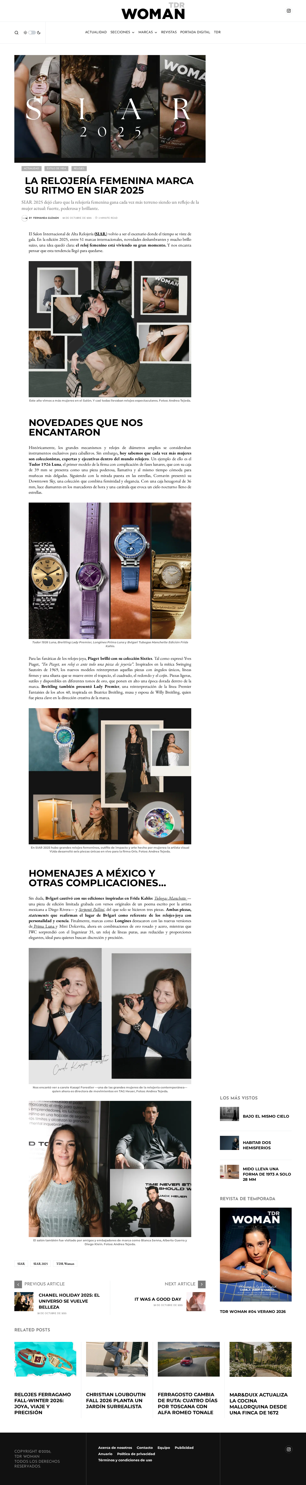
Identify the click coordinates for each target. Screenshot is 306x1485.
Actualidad (96, 32)
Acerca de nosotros (115, 1448)
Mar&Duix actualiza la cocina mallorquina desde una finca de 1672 (259, 1404)
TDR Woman (65, 1263)
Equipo (164, 1448)
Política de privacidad (136, 1454)
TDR (217, 32)
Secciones (120, 32)
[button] (16, 32)
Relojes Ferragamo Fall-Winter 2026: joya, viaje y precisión (42, 1403)
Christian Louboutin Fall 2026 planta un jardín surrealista (116, 1400)
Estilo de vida (56, 168)
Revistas (169, 32)
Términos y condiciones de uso (125, 1460)
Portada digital (195, 32)
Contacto (145, 1448)
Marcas (145, 32)
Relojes (79, 168)
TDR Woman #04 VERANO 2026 (253, 1311)
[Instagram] (289, 11)
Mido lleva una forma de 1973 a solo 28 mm (267, 1174)
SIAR (101, 233)
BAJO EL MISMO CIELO (266, 1116)
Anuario (105, 1454)
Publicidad (184, 1448)
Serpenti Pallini (91, 909)
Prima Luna (44, 926)
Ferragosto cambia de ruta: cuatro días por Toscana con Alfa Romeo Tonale (188, 1403)
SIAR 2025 (40, 1263)
